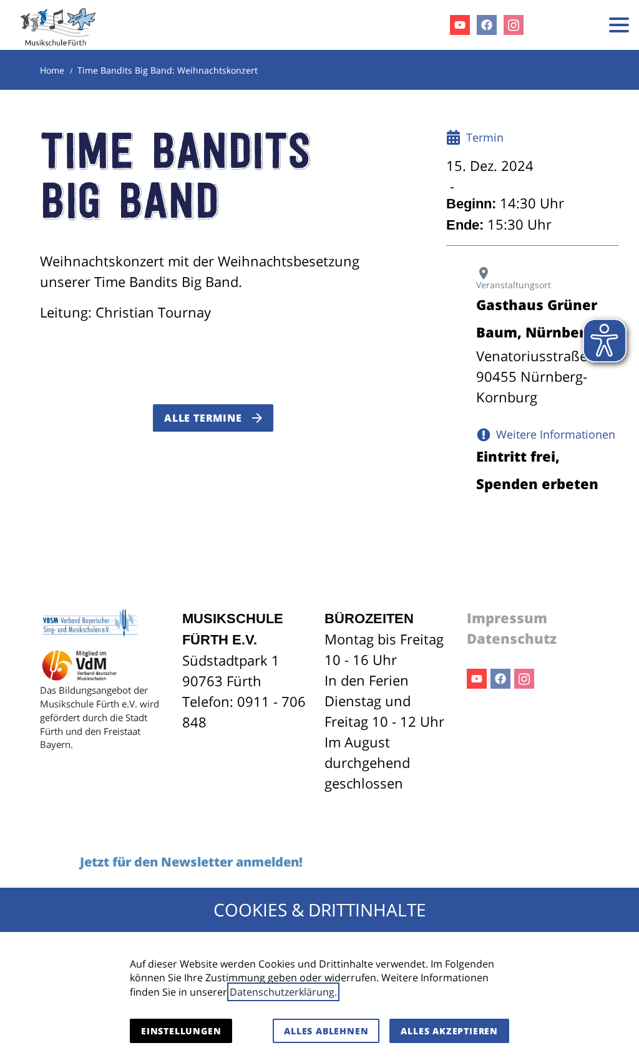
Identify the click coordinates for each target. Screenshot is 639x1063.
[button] (619, 24)
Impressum (507, 617)
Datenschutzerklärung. (283, 992)
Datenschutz (512, 638)
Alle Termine (203, 418)
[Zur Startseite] (58, 25)
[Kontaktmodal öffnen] (582, 25)
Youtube (477, 679)
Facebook (500, 679)
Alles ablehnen (326, 1031)
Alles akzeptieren (449, 1031)
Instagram (524, 679)
